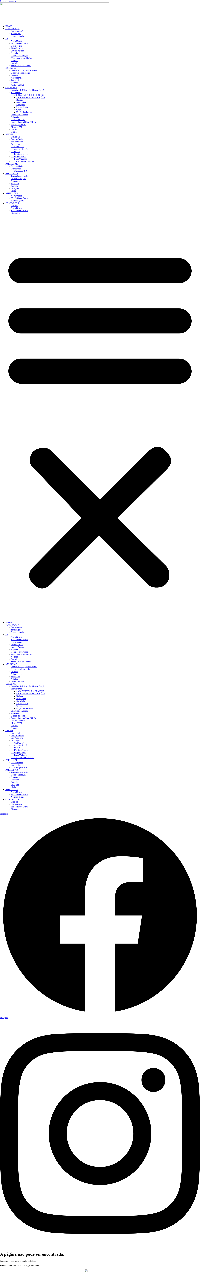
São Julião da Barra (19, 43)
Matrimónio (21, 102)
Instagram (15, 188)
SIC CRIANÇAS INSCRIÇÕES (30, 97)
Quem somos (16, 46)
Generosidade (17, 166)
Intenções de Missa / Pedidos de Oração (28, 90)
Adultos (14, 83)
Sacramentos (16, 92)
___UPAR (15, 151)
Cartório (14, 63)
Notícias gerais (17, 201)
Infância (14, 75)
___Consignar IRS (19, 171)
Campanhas (16, 169)
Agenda (14, 53)
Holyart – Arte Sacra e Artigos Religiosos (115, 1270)
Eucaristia (20, 105)
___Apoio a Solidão (19, 149)
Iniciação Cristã (17, 85)
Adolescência (16, 78)
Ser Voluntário (17, 142)
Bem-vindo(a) (17, 31)
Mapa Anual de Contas (21, 65)
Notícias (14, 60)
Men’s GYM (16, 127)
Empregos (15, 144)
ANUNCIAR (11, 68)
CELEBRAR (11, 87)
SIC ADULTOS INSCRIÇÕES (30, 95)
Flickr (13, 191)
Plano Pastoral (17, 48)
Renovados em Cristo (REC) (23, 122)
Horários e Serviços (19, 55)
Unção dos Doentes (24, 112)
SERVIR (9, 134)
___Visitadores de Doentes (22, 161)
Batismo (19, 100)
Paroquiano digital (19, 36)
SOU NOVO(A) (12, 28)
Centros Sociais (17, 139)
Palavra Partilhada (18, 124)
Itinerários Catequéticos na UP (24, 70)
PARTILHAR (11, 164)
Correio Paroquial (18, 178)
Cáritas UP (15, 137)
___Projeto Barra (18, 156)
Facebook (15, 183)
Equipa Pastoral (17, 51)
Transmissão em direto (20, 176)
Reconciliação (22, 107)
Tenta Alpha (16, 33)
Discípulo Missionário (20, 73)
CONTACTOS (12, 203)
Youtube (14, 186)
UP (6, 38)
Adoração (15, 117)
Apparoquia (16, 181)
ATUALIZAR (11, 193)
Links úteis (15, 213)
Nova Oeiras (16, 41)
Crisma (19, 110)
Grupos (14, 132)
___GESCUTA (17, 146)
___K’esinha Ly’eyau (20, 154)
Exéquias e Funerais (19, 114)
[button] (100, 417)
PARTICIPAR (11, 173)
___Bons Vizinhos (19, 159)
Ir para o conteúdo (8, 1)
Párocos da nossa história (21, 58)
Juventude (15, 80)
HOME (8, 26)
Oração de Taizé (18, 119)
